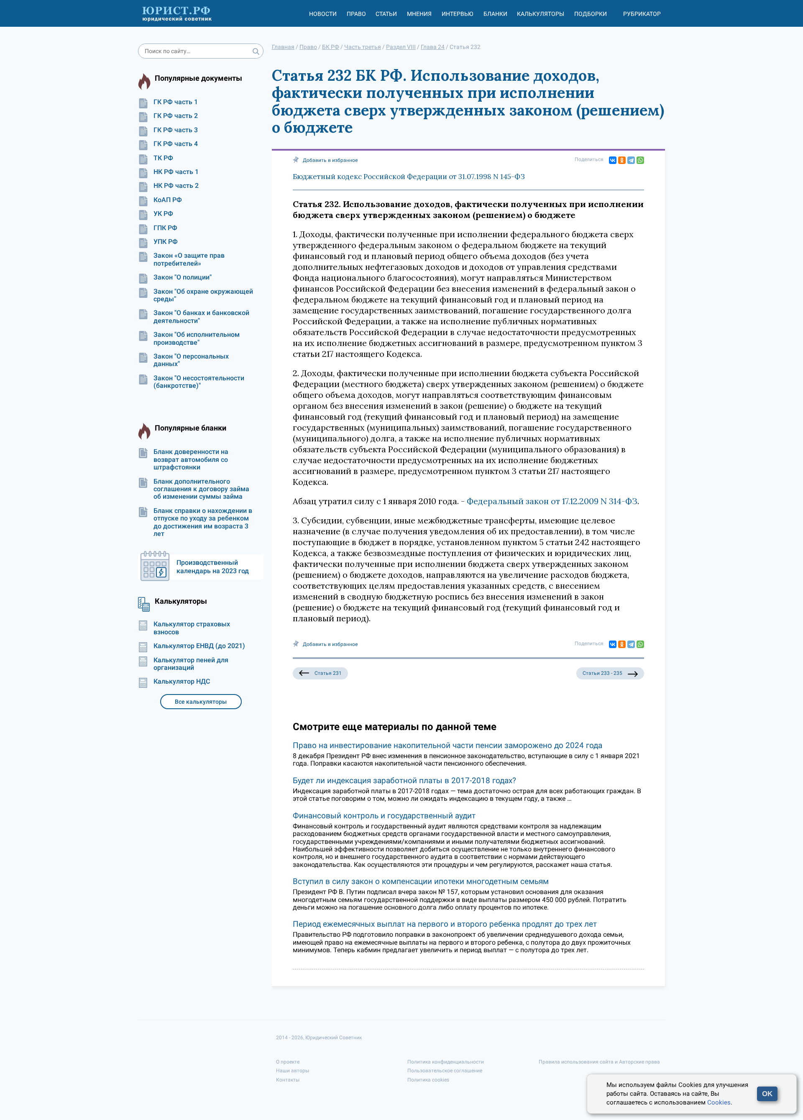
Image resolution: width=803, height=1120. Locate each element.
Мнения (419, 13)
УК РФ (163, 214)
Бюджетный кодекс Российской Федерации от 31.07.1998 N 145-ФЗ (409, 176)
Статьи (386, 13)
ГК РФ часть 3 (175, 130)
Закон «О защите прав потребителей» (189, 259)
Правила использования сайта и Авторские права (599, 1062)
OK (767, 1094)
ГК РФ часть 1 (175, 102)
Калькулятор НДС (181, 681)
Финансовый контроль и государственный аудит (384, 815)
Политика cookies (428, 1080)
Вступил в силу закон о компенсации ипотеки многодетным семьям (421, 881)
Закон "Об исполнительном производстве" (196, 338)
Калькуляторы (540, 13)
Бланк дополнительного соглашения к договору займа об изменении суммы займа (201, 489)
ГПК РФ (165, 228)
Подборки (590, 13)
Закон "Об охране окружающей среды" (203, 295)
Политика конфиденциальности (445, 1062)
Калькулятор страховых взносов (191, 628)
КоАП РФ (167, 200)
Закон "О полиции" (182, 277)
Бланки (495, 13)
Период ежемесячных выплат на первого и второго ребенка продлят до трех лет (445, 924)
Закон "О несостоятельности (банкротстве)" (198, 382)
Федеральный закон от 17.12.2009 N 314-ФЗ (552, 501)
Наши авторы (292, 1071)
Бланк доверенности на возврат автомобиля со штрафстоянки (190, 459)
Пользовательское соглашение (444, 1071)
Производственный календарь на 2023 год (212, 567)
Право (356, 13)
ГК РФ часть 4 (175, 144)
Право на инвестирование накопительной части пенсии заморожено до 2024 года (447, 745)
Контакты (287, 1080)
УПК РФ (165, 242)
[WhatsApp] (640, 160)
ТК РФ (163, 158)
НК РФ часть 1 (176, 172)
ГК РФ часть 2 (175, 116)
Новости (323, 13)
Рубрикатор (642, 13)
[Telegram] (631, 160)
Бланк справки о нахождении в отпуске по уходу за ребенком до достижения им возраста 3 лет (202, 522)
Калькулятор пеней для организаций (190, 663)
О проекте (287, 1062)
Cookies (719, 1102)
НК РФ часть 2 (176, 186)
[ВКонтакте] (612, 160)
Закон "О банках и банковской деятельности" (201, 316)
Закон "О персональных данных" (191, 360)
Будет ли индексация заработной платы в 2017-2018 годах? (404, 780)
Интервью (457, 13)
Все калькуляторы (201, 701)
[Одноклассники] (622, 160)
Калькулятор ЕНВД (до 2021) (199, 646)
